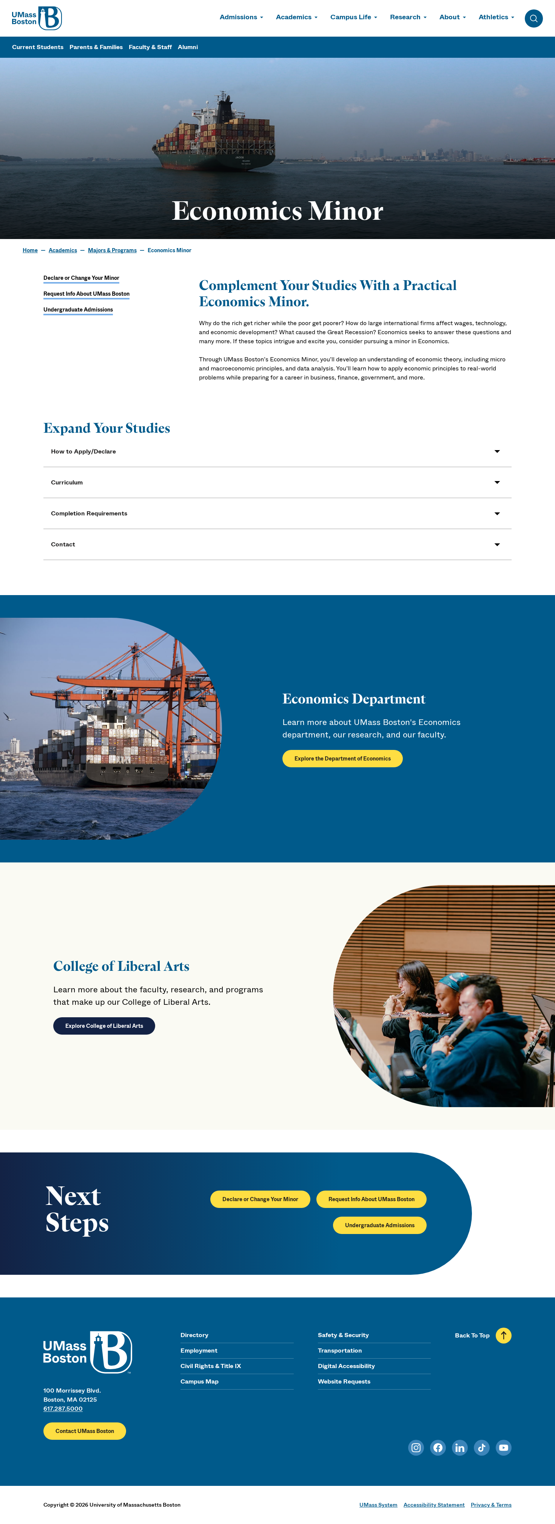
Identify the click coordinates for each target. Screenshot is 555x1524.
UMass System (378, 1505)
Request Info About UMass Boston (86, 294)
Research (405, 17)
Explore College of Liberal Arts (104, 1026)
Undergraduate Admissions (78, 309)
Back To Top (472, 1335)
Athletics (493, 17)
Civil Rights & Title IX (210, 1366)
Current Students (37, 47)
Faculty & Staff (150, 47)
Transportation (340, 1350)
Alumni (188, 47)
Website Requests (344, 1381)
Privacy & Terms (491, 1505)
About (449, 17)
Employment (198, 1350)
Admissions (238, 17)
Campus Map (199, 1381)
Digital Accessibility (346, 1366)
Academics (293, 17)
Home (30, 250)
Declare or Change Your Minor (81, 278)
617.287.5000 (63, 1408)
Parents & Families (96, 47)
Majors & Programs (112, 250)
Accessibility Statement (434, 1505)
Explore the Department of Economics (342, 758)
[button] (277, 451)
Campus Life (350, 17)
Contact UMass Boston (84, 1431)
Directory (194, 1335)
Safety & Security (343, 1335)
